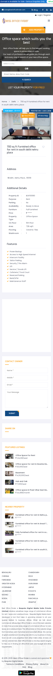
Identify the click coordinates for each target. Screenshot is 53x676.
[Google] (47, 10)
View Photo (29, 115)
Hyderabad (7, 587)
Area (11, 226)
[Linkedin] (51, 10)
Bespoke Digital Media (13, 661)
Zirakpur (32, 602)
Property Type (13, 218)
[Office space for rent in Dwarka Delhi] (9, 464)
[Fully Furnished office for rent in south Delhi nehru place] (9, 533)
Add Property (36, 30)
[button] (26, 63)
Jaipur (31, 587)
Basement (20, 472)
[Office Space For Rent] (9, 456)
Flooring (12, 230)
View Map (43, 115)
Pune (4, 602)
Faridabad (6, 580)
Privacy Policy (32, 664)
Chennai (5, 576)
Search (27, 80)
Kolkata (32, 591)
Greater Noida (8, 583)
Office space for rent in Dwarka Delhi (32, 464)
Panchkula (33, 598)
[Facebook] (43, 10)
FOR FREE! (26, 87)
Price (11, 213)
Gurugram (33, 583)
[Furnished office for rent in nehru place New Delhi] (9, 541)
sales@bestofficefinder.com (14, 10)
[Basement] (9, 473)
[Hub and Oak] (9, 482)
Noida (4, 598)
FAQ (24, 667)
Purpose (12, 199)
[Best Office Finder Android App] (26, 672)
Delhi (30, 576)
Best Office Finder (21, 658)
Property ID (14, 195)
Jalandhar (6, 591)
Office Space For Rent (25, 455)
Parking (12, 202)
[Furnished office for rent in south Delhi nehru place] (9, 550)
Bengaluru (6, 572)
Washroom (14, 233)
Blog (36, 10)
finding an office (19, 644)
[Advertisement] (26, 325)
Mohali (5, 594)
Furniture (13, 209)
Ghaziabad (33, 580)
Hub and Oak (21, 481)
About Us (44, 664)
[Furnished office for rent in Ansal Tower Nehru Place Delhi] (9, 524)
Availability (13, 206)
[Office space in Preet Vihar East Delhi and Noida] (9, 490)
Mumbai (31, 594)
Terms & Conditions (15, 664)
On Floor (12, 223)
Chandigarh (33, 572)
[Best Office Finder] (15, 21)
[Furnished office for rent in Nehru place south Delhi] (9, 515)
